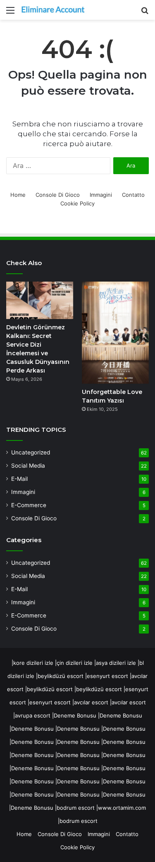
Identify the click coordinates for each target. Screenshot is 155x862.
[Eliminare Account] (54, 10)
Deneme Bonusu (75, 715)
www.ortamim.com (122, 807)
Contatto (133, 194)
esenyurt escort (107, 676)
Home (18, 194)
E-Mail (19, 478)
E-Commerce (28, 505)
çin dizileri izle (75, 662)
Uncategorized (30, 452)
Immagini (101, 194)
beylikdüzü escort (60, 676)
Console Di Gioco (58, 194)
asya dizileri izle (116, 662)
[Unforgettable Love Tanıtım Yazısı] (115, 333)
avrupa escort (32, 715)
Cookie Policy (77, 203)
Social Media (28, 465)
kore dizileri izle (33, 662)
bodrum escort (76, 807)
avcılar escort (91, 702)
